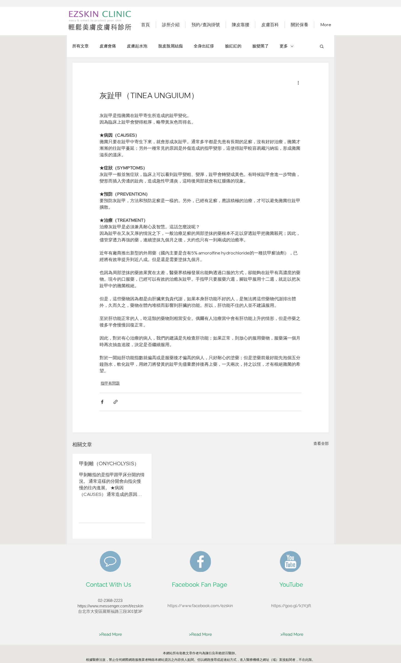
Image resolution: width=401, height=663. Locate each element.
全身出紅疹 (204, 46)
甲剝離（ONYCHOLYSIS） (109, 463)
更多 (284, 46)
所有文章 (80, 46)
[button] (321, 46)
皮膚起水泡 (137, 46)
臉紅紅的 (233, 46)
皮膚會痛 (108, 46)
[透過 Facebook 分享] (102, 401)
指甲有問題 (110, 383)
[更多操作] (298, 82)
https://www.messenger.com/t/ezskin (110, 606)
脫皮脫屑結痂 (170, 46)
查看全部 (321, 443)
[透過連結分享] (115, 401)
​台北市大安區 (90, 611)
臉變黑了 (260, 46)
